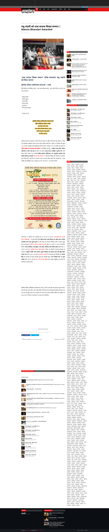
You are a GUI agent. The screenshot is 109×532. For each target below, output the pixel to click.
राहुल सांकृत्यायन (82, 401)
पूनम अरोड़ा (74, 320)
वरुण (84, 412)
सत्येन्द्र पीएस (68, 463)
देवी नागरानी (83, 292)
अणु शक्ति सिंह (78, 169)
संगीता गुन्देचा (73, 452)
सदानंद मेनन (73, 463)
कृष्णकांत (68, 241)
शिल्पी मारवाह (82, 440)
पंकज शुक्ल (80, 312)
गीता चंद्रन (85, 250)
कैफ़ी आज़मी (68, 245)
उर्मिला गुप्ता (77, 222)
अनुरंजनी (72, 180)
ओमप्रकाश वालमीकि (82, 227)
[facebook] (81, 7)
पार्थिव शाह (68, 317)
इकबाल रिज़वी (73, 217)
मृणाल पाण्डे (77, 375)
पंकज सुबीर (68, 313)
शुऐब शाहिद (80, 445)
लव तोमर (77, 408)
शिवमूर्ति (77, 442)
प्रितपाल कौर (73, 333)
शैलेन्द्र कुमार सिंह (69, 449)
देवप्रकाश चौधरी (69, 292)
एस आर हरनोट (69, 227)
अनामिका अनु (82, 173)
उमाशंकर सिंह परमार (80, 220)
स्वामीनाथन (68, 498)
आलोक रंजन (74, 213)
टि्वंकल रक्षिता (79, 268)
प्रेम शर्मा (73, 336)
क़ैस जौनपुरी (73, 505)
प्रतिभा (83, 322)
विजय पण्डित (73, 415)
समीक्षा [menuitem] (48, 9)
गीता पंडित (72, 252)
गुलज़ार (84, 252)
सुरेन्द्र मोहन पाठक (83, 482)
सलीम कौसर (78, 468)
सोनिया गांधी (73, 491)
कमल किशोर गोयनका (74, 231)
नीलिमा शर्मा (78, 308)
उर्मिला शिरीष (81, 222)
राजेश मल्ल (77, 398)
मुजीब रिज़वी (72, 373)
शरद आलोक (79, 435)
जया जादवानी (78, 262)
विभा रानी (83, 422)
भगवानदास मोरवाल (78, 343)
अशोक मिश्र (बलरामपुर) (70, 201)
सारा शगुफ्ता (82, 470)
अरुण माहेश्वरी (83, 192)
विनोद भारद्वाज (74, 422)
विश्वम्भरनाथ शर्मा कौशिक (77, 428)
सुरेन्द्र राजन (68, 484)
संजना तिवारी (81, 452)
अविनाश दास (69, 199)
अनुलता (78, 180)
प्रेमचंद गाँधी (80, 336)
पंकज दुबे (84, 310)
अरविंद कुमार (77, 190)
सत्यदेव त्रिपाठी (78, 461)
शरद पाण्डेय (68, 436)
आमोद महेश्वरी (69, 208)
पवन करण (75, 315)
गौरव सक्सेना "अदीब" (78, 255)
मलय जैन (68, 361)
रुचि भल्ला (75, 403)
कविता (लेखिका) (69, 234)
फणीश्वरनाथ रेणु (78, 338)
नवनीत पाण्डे (68, 299)
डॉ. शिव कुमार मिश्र (69, 278)
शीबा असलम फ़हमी (75, 445)
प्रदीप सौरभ (81, 326)
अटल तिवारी (73, 169)
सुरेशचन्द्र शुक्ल (77, 484)
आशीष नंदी (76, 215)
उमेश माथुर (73, 222)
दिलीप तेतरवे (69, 285)
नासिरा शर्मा (68, 301)
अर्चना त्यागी (68, 194)
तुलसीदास (68, 282)
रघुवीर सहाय (73, 384)
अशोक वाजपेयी (77, 201)
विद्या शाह (74, 419)
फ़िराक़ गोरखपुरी (84, 338)
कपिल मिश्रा (81, 229)
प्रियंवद (77, 333)
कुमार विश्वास (77, 238)
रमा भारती (84, 385)
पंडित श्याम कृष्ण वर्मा (78, 313)
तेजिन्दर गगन (76, 282)
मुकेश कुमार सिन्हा (69, 371)
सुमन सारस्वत (69, 482)
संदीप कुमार (68, 457)
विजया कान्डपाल (69, 419)
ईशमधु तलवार (74, 218)
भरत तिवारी (83, 343)
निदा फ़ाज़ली (77, 301)
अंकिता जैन (68, 164)
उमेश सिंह (85, 220)
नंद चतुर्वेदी (73, 296)
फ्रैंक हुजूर (73, 340)
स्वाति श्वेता (78, 496)
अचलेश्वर (73, 167)
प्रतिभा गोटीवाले (69, 324)
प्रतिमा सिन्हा (84, 324)
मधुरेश (78, 354)
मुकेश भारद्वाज (85, 371)
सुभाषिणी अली (73, 480)
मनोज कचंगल (73, 357)
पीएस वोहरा (81, 317)
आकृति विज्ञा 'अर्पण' (74, 204)
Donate (82, 530)
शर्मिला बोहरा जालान (78, 436)
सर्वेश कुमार (83, 466)
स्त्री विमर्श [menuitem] (60, 9)
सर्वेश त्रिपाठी (69, 468)
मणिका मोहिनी (78, 352)
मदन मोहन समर (69, 354)
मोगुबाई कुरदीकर (83, 377)
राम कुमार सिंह (78, 399)
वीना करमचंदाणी (82, 429)
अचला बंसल (68, 167)
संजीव (72, 456)
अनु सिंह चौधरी (84, 176)
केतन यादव (73, 243)
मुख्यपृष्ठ (22, 23)
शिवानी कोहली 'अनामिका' (70, 443)
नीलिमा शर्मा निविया (83, 308)
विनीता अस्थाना (83, 419)
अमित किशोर (78, 185)
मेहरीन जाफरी (69, 377)
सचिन (72, 459)
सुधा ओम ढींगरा (78, 475)
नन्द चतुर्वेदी (77, 296)
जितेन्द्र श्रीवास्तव (78, 264)
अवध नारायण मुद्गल (69, 197)
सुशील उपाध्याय (78, 486)
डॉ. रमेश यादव (77, 275)
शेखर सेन (77, 447)
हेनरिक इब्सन (77, 503)
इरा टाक (77, 217)
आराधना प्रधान (78, 210)
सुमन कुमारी (78, 480)
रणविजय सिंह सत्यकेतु (74, 385)
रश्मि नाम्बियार (82, 389)
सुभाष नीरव (68, 480)
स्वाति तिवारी (68, 496)
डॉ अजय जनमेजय (77, 271)
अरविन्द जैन (68, 192)
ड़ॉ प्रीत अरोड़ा (69, 269)
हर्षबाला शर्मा (68, 501)
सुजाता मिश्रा (74, 473)
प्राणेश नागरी (68, 333)
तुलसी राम (83, 280)
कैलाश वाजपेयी (80, 245)
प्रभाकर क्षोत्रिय (69, 327)
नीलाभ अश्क (68, 308)
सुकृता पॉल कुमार (69, 473)
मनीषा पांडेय (68, 357)
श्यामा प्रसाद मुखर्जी (75, 450)
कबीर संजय (68, 231)
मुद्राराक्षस (77, 373)
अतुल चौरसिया (83, 169)
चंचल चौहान (68, 257)
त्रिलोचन (84, 282)
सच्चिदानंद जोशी (84, 459)
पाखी (24, 332)
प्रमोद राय (81, 329)
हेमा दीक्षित (81, 503)
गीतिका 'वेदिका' (80, 252)
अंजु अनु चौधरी (77, 164)
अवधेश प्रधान (79, 197)
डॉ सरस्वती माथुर (83, 271)
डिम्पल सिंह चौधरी (74, 269)
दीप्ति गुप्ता (73, 289)
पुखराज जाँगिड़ (73, 319)
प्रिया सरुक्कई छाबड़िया (70, 334)
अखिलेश (77, 166)
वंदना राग (72, 412)
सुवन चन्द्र (81, 484)
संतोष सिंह (85, 456)
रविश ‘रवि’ (72, 387)
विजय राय (83, 415)
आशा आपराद (84, 213)
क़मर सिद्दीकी (68, 505)
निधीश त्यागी (68, 303)
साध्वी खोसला (78, 470)
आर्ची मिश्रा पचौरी (74, 211)
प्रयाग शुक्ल (68, 331)
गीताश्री (76, 252)
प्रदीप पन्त (71, 326)
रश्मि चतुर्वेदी (77, 389)
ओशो (72, 229)
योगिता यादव (77, 382)
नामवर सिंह (82, 299)
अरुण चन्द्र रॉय (78, 192)
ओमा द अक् (68, 229)
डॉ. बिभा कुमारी (69, 275)
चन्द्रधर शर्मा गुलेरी (84, 257)
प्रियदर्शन (80, 333)
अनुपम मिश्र (78, 178)
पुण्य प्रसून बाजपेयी (79, 319)
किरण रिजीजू (85, 234)
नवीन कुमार (73, 299)
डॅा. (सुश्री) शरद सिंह (80, 269)
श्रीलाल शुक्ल (83, 450)
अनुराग (75, 180)
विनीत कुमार (78, 419)
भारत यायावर (84, 345)
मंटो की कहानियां (77, 350)
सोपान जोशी (68, 493)
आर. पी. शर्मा (77, 208)
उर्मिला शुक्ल (68, 224)
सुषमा (72, 489)
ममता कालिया (79, 359)
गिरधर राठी (82, 248)
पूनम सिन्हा (78, 320)
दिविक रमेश (73, 285)
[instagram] (85, 7)
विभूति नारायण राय (69, 424)
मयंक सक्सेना (83, 359)
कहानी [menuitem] (40, 9)
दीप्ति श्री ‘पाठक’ (82, 289)
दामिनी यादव (73, 283)
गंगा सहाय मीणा (69, 248)
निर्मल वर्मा (73, 303)
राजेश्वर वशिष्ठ (73, 399)
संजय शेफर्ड (82, 454)
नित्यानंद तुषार (73, 301)
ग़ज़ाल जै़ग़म (77, 505)
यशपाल (83, 378)
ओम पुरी (77, 227)
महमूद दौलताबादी (77, 361)
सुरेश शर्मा (72, 484)
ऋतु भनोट (74, 225)
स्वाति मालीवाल (74, 496)
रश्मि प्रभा (68, 391)
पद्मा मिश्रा (84, 313)
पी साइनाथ (72, 317)
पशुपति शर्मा (79, 315)
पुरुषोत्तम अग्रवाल (69, 320)
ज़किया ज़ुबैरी (83, 262)
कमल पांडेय (79, 231)
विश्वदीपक (79, 426)
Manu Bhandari (45, 332)
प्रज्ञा (86, 320)
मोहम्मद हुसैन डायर (74, 378)
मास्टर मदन (78, 368)
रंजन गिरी (81, 382)
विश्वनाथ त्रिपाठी (84, 426)
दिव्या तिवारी (81, 285)
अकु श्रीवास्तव (72, 166)
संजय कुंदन (68, 454)
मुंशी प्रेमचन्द (77, 370)
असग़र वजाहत (80, 203)
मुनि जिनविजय (81, 373)
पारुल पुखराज (84, 315)
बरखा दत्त (76, 340)
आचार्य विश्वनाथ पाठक (70, 206)
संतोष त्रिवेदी (80, 456)
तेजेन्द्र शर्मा (80, 282)
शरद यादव (73, 436)
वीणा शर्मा (78, 429)
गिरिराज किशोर (69, 250)
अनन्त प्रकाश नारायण (78, 171)
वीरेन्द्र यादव (83, 431)
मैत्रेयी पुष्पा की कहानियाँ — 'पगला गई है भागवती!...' (34, 389)
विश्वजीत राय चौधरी (74, 426)
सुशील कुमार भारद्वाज (84, 486)
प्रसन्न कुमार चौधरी (73, 331)
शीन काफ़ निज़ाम (69, 445)
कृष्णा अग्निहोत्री (73, 241)
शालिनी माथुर (82, 438)
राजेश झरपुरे (72, 398)
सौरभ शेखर (85, 493)
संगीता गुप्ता (77, 452)
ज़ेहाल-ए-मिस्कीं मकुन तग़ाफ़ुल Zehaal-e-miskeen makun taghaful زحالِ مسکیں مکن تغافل (41, 407)
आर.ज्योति (82, 208)
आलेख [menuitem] (69, 9)
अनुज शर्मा (74, 178)
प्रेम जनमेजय (80, 334)
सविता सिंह (68, 470)
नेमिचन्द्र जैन (72, 310)
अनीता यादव (78, 176)
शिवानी (85, 442)
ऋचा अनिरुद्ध (84, 224)
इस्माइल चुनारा (69, 218)
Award (39, 332)
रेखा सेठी (73, 405)
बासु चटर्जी (78, 341)
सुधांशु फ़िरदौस (73, 477)
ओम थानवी (73, 227)
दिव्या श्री (77, 287)
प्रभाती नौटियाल (73, 329)
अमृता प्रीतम (68, 190)
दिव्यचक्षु (77, 285)
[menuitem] (36, 9)
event (41, 332)
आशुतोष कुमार (81, 215)
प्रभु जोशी (78, 329)
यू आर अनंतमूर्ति (83, 380)
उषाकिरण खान (79, 224)
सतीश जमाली (69, 461)
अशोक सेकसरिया (82, 201)
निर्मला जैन (77, 303)
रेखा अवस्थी (68, 405)
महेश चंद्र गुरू (73, 364)
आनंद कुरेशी (81, 206)
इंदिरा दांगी (68, 217)
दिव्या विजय (68, 287)
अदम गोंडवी (68, 171)
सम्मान (36, 332)
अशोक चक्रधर (78, 199)
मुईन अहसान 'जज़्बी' (82, 370)
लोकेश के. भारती (80, 410)
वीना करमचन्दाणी (69, 431)
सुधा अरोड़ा (73, 475)
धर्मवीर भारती (74, 294)
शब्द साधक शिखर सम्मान (32, 332)
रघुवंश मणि (68, 384)
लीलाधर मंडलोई (75, 410)
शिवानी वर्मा (76, 443)
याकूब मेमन (78, 380)
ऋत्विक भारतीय (78, 225)
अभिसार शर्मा (69, 185)
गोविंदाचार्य (68, 255)
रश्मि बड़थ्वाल (72, 391)
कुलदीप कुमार (82, 238)
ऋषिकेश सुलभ (84, 225)
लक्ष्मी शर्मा (73, 408)
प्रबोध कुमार (85, 326)
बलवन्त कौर (74, 341)
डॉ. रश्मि (82, 275)
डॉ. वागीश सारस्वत (76, 276)
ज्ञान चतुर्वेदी (75, 266)
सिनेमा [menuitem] (65, 9)
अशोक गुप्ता (73, 199)
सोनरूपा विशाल (80, 489)
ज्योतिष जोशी (74, 268)
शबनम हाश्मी (84, 433)
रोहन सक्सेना (80, 405)
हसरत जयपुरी (78, 501)
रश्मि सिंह (82, 391)
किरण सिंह (68, 236)
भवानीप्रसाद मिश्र (69, 345)
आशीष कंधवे (72, 215)
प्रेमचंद (76, 336)
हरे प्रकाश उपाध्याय (81, 500)
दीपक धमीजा (81, 287)
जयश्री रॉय (73, 262)
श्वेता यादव (68, 452)
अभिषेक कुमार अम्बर (75, 183)
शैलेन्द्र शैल (74, 449)
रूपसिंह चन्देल (80, 403)
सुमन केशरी (82, 480)
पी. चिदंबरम (77, 317)
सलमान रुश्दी (73, 468)
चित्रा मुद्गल (72, 259)
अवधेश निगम (75, 197)
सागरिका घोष (73, 470)
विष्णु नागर (68, 429)
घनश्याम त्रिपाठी (85, 255)
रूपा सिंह (84, 403)
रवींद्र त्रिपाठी (77, 387)
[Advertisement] (54, 3)
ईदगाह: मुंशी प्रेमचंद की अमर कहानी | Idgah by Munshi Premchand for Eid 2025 (40, 379)
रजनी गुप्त (68, 385)
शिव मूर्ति (68, 442)
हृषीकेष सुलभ (72, 503)
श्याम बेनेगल (82, 449)
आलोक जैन (78, 211)
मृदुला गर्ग (81, 375)
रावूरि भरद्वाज (73, 401)
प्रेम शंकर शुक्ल (69, 336)
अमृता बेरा (73, 190)
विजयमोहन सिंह (74, 417)
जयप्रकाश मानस (80, 261)
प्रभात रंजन (68, 329)
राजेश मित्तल (81, 398)
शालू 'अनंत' (68, 440)
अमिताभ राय (77, 187)
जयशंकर (84, 261)
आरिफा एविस (82, 210)
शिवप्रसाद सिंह (72, 442)
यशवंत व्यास (68, 380)
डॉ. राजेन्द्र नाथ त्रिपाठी (70, 276)
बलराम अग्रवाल (69, 341)
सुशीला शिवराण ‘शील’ (80, 487)
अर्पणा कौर (73, 196)
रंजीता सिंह (85, 382)
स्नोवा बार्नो (68, 494)
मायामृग (76, 366)
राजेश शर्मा (68, 399)
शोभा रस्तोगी (78, 449)
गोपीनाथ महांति (81, 254)
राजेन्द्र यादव (81, 396)
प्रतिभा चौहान (74, 324)
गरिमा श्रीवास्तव (78, 248)
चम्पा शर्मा (68, 259)
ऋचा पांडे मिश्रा (69, 225)
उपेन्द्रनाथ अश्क (69, 220)
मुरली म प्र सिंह (69, 375)
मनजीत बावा (81, 354)
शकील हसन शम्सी (79, 433)
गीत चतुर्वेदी (78, 250)
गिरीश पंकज (73, 250)
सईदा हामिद (83, 457)
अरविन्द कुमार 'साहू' (82, 190)
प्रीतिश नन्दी (76, 334)
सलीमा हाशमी (82, 468)
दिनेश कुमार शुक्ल (83, 283)
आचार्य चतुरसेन (80, 204)
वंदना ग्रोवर (68, 412)
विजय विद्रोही (69, 417)
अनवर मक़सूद (69, 173)
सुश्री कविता (68, 489)
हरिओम (77, 498)
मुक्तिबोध (68, 373)
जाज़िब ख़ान (68, 264)
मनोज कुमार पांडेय (79, 357)
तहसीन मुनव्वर (74, 280)
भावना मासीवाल (79, 347)
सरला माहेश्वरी (69, 466)
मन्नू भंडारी (27, 332)
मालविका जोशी (69, 368)
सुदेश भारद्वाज (69, 475)
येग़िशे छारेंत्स (72, 382)
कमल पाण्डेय (84, 231)
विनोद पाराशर (69, 422)
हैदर (85, 503)
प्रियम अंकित (84, 333)
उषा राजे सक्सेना (74, 224)
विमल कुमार (74, 424)
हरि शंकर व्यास (73, 498)
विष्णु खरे (82, 428)
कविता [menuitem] (44, 9)
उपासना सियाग (83, 218)
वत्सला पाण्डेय (81, 412)
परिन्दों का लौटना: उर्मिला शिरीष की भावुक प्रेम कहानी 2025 (80, 90)
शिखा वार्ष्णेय (73, 440)
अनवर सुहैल (73, 173)
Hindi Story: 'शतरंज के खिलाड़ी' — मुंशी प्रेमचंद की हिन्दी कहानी (36, 421)
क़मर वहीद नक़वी (75, 234)
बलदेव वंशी (80, 340)
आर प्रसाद (73, 208)
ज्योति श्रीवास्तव (69, 268)
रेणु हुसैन (76, 405)
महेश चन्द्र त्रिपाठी (78, 364)
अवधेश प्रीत (84, 197)
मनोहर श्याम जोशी (69, 359)
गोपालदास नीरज (76, 254)
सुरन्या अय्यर (73, 482)
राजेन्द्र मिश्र (77, 396)
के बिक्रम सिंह (82, 241)
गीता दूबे (68, 252)
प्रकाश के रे (82, 320)
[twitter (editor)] (87, 7)
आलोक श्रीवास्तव (79, 213)
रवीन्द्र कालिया (82, 387)
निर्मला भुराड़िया (81, 303)
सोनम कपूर (75, 489)
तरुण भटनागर (79, 278)
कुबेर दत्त (82, 236)
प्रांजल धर (78, 331)
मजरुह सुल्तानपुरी (69, 352)
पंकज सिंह (85, 312)
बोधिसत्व (82, 341)
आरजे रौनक (73, 210)
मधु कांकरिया (74, 354)
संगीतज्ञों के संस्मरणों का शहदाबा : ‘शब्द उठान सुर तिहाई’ (79, 81)
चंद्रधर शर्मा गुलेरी (74, 257)
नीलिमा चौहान (73, 308)
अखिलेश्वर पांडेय (81, 166)
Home (78, 530)
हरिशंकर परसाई (69, 500)
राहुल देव (77, 401)
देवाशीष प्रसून (79, 292)
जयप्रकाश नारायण (74, 261)
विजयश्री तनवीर (79, 417)
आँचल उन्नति (84, 203)
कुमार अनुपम (68, 238)
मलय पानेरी (72, 361)
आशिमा (68, 215)
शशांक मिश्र (83, 436)
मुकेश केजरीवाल (75, 371)
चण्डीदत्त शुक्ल (79, 257)
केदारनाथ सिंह (78, 243)
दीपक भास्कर (69, 289)
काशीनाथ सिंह (80, 234)
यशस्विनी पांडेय (74, 380)
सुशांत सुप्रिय (73, 486)
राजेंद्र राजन (85, 394)
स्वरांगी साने (82, 494)
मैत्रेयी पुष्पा (73, 377)
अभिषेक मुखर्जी (81, 183)
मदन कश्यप (82, 352)
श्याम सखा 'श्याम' (69, 450)
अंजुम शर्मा (82, 164)
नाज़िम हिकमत (78, 299)
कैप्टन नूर (82, 243)
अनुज (71, 178)
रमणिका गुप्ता (79, 385)
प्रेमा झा (84, 336)
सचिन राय (79, 459)
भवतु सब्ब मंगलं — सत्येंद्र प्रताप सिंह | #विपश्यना (79, 99)
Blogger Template (28, 530)
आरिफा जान (68, 211)
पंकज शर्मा (76, 312)
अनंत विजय (73, 171)
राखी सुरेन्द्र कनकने (69, 394)
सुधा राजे (83, 475)
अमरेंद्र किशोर (73, 185)
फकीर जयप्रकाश (73, 338)
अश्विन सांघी (68, 203)
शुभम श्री (84, 445)
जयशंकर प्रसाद (69, 262)
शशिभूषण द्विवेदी (78, 438)
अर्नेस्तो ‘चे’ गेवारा (83, 194)
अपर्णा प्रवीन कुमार (83, 180)
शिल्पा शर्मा (77, 440)
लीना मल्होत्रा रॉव (69, 410)
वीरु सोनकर (74, 431)
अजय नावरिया (77, 167)
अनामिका (78, 173)
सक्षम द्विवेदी (68, 459)
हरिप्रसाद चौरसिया (82, 498)
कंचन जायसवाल (76, 229)
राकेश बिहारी (79, 392)
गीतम (81, 250)
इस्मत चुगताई (81, 217)
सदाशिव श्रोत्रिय (83, 463)
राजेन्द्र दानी (68, 396)
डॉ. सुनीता (74, 278)
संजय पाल (72, 454)
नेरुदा (76, 310)
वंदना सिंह (76, 412)
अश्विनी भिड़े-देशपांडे (74, 203)
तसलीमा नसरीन (69, 280)
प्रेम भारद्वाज (84, 334)
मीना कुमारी (68, 370)
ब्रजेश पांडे (68, 343)
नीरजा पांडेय (68, 306)
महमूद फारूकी (83, 361)
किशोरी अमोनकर (73, 236)
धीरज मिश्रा (78, 294)
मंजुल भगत (68, 350)
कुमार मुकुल (73, 238)
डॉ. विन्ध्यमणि (82, 276)
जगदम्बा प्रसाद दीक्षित (83, 259)
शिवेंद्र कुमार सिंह (81, 443)
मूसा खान (73, 375)
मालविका (84, 366)
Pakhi (26, 23)
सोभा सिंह (73, 493)
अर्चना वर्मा (73, 194)
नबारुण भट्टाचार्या (83, 296)
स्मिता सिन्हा (72, 494)
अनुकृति (68, 178)
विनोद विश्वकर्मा (79, 422)
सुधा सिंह (68, 477)
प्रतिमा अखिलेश (79, 324)
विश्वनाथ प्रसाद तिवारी (70, 428)
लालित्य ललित (81, 408)
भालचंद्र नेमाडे (73, 347)
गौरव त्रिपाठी (72, 255)
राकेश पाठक (74, 392)
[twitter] (83, 7)
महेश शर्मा (68, 366)
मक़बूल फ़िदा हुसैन (83, 350)
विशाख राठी (68, 426)
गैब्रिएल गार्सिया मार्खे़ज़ (70, 254)
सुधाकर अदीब (77, 477)
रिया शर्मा (68, 403)
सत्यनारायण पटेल (84, 461)
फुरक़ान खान (68, 340)
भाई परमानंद (74, 345)
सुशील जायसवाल (69, 487)
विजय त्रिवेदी (68, 415)
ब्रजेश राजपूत (73, 343)
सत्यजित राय (73, 461)
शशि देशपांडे (72, 438)
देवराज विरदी (74, 292)
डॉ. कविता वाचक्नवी (80, 273)
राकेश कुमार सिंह (69, 392)
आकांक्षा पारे (68, 204)
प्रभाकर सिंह (73, 327)
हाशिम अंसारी (82, 501)
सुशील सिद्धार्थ (74, 487)
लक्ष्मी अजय (68, 408)
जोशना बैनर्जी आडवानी (70, 266)
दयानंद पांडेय (69, 283)
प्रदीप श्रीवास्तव (76, 326)
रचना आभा (77, 384)
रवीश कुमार (73, 389)
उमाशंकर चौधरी (74, 220)
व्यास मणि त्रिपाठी (69, 433)
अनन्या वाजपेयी (84, 171)
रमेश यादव (68, 387)
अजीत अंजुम (68, 169)
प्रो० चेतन (68, 338)
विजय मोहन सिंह (79, 415)
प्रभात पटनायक (83, 327)
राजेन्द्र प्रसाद (73, 396)
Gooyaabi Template (40, 530)
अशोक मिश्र (82, 199)
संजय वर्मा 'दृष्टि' (77, 454)
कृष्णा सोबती (77, 241)
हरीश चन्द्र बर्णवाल (75, 500)
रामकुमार (82, 399)
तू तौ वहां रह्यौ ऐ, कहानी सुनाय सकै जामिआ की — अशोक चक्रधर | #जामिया (38, 412)
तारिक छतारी (79, 280)
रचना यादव (81, 384)
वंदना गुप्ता (85, 410)
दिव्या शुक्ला (73, 287)
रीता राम (72, 403)
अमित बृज (82, 185)
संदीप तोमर (73, 457)
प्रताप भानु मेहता (74, 322)
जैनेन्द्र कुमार (83, 264)
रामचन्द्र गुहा (68, 401)
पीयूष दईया (68, 319)
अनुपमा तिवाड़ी (83, 178)
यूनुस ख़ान (68, 382)
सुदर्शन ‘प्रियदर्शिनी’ (79, 473)
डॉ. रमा (73, 275)
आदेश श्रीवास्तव (76, 206)
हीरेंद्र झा (68, 503)
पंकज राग (72, 312)
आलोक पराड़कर (69, 213)
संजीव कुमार (76, 456)
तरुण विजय (83, 278)
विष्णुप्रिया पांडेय (73, 429)
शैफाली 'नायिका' (82, 447)
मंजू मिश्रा (72, 350)
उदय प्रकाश (78, 218)
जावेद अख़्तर (73, 264)
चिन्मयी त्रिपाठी (77, 259)
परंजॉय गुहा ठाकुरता (69, 315)
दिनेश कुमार (78, 283)
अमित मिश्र (68, 187)
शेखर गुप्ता (73, 447)
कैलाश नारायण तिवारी (74, 245)
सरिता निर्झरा (73, 466)
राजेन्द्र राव (68, 398)
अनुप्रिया (68, 180)
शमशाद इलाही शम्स (69, 435)
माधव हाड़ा (72, 366)
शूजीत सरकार (69, 447)
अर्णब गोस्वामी (77, 194)
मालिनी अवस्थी (74, 368)
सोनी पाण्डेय (83, 491)
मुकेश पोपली (80, 371)
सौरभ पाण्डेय (77, 493)
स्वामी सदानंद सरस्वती (83, 496)
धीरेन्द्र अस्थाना (69, 296)
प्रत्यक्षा (68, 326)
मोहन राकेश (68, 378)
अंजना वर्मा (72, 164)
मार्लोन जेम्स (80, 366)
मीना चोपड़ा (72, 370)
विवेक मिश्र (84, 424)
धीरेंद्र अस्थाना (83, 294)
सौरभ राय (81, 493)
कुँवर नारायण (78, 236)
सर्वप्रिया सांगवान (79, 466)
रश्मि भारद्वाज (77, 391)
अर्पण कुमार (68, 196)
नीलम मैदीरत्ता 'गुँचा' (83, 306)
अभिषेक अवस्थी (69, 183)
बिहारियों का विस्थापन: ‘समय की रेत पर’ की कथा (79, 84)
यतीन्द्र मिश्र (79, 378)
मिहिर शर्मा (83, 368)
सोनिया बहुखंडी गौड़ (78, 491)
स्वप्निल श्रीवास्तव (78, 494)
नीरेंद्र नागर (73, 306)
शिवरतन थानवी (81, 442)
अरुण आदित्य (73, 192)
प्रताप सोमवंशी (79, 322)
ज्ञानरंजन (80, 266)
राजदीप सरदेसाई (75, 394)
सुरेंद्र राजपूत (78, 482)
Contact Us (86, 530)
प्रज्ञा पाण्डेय (68, 322)
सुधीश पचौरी (82, 477)
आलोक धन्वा (83, 211)
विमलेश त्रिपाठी (79, 424)
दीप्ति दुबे (77, 289)
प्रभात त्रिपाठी (78, 327)
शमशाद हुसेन (75, 435)
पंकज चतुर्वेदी (79, 310)
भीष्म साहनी (83, 347)
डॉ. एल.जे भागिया (75, 273)
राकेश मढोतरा (83, 392)
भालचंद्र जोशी (69, 347)
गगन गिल (73, 248)
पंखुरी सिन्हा (73, 313)
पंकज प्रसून (68, 312)
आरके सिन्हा (68, 210)
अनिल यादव (74, 176)
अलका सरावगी (77, 196)
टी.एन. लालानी (84, 268)
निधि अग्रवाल (82, 301)
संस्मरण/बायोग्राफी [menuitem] (54, 9)
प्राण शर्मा (82, 331)
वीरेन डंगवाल (79, 431)
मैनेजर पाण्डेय (78, 377)
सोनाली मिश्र (68, 491)
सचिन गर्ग (76, 459)
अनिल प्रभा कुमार (69, 176)
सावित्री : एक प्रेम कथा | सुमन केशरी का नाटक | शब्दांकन (35, 416)
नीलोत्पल (68, 310)
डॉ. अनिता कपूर (69, 273)
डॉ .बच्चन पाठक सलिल (70, 271)
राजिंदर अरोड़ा (80, 394)
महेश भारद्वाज (83, 364)
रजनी (85, 384)
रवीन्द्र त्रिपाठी (69, 389)
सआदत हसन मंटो (78, 457)
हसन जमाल (73, 501)
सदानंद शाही (77, 463)
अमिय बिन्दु (81, 187)
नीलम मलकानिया (78, 306)
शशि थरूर (68, 438)
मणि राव (74, 352)
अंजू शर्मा (68, 166)
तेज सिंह (72, 282)
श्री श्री (80, 450)
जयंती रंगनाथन (69, 261)
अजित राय (81, 167)
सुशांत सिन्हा (68, 486)
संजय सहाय (68, 456)
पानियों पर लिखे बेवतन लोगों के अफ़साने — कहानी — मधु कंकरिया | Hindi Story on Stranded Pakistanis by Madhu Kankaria (45, 394)
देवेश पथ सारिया (69, 294)
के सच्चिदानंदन (69, 243)
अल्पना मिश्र (82, 196)
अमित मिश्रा (72, 187)
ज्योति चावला (84, 266)
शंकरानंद (74, 433)
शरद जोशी (84, 435)
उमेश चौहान (68, 222)
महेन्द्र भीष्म (68, 364)
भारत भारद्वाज (79, 345)
